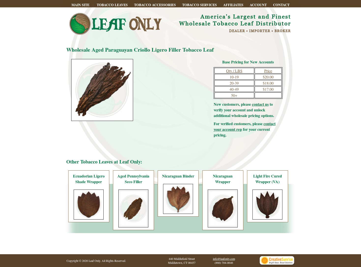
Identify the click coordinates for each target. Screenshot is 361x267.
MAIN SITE (80, 4)
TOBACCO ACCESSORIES (155, 4)
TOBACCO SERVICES (199, 4)
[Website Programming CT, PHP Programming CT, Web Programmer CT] (277, 264)
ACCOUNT (258, 4)
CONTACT (281, 4)
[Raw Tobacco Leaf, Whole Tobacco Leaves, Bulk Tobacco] (181, 38)
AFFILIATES (233, 4)
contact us (260, 104)
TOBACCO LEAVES (112, 4)
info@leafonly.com (224, 259)
